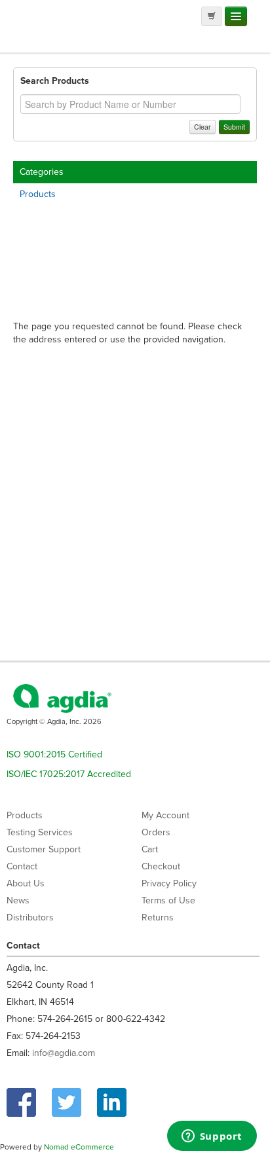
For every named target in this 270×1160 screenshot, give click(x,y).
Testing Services (40, 832)
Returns (158, 917)
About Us (26, 883)
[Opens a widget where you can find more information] (211, 1137)
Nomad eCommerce (79, 1146)
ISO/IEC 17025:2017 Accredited (69, 774)
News (18, 900)
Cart (150, 849)
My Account (165, 815)
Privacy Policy (169, 883)
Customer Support (44, 849)
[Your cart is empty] (211, 16)
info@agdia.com (63, 1053)
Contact (22, 866)
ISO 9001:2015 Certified (54, 754)
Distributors (30, 917)
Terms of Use (168, 900)
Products (38, 194)
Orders (156, 832)
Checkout (161, 866)
